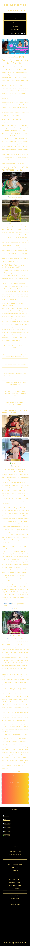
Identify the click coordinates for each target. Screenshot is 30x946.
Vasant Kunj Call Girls (15, 787)
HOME (15, 15)
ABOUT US (15, 18)
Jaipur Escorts (15, 895)
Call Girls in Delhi (15, 152)
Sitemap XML (15, 870)
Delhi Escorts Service (22, 710)
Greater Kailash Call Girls (15, 803)
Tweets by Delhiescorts (15, 904)
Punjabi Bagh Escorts (15, 882)
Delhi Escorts (15, 5)
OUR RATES (15, 22)
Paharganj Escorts (15, 879)
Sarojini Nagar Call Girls (15, 799)
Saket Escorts (15, 889)
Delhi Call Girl (6, 534)
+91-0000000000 (21, 33)
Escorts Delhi (7, 603)
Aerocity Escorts (15, 867)
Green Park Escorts (15, 851)
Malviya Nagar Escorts (15, 864)
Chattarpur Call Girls (15, 795)
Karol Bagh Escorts (15, 855)
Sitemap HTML (15, 898)
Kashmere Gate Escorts (15, 858)
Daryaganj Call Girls (15, 775)
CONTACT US (15, 30)
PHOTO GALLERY (15, 26)
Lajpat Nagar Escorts (15, 861)
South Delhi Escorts (15, 892)
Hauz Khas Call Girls (15, 779)
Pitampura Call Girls (15, 791)
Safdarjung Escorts (15, 885)
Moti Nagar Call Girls (15, 783)
